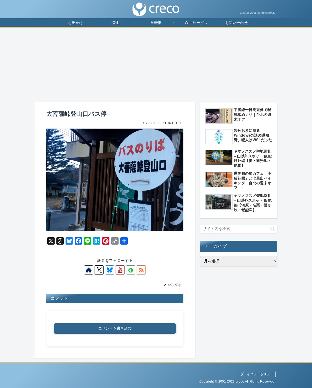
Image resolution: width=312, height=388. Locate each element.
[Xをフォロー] (99, 270)
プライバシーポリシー (257, 374)
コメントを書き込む (114, 328)
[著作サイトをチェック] (88, 270)
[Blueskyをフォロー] (109, 270)
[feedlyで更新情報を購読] (130, 270)
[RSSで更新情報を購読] (141, 270)
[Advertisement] (156, 65)
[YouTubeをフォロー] (120, 270)
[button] (273, 228)
